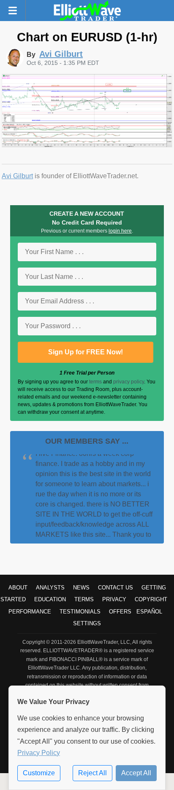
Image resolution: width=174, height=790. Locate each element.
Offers (120, 611)
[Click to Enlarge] (87, 145)
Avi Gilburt (17, 175)
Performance (29, 611)
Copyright (151, 599)
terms (95, 382)
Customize (39, 773)
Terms (84, 599)
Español (149, 611)
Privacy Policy (38, 752)
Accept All (136, 773)
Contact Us (115, 587)
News (81, 587)
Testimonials (80, 611)
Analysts (50, 587)
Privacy (114, 599)
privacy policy (128, 382)
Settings (87, 623)
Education (50, 599)
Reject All (92, 773)
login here (120, 231)
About (17, 587)
